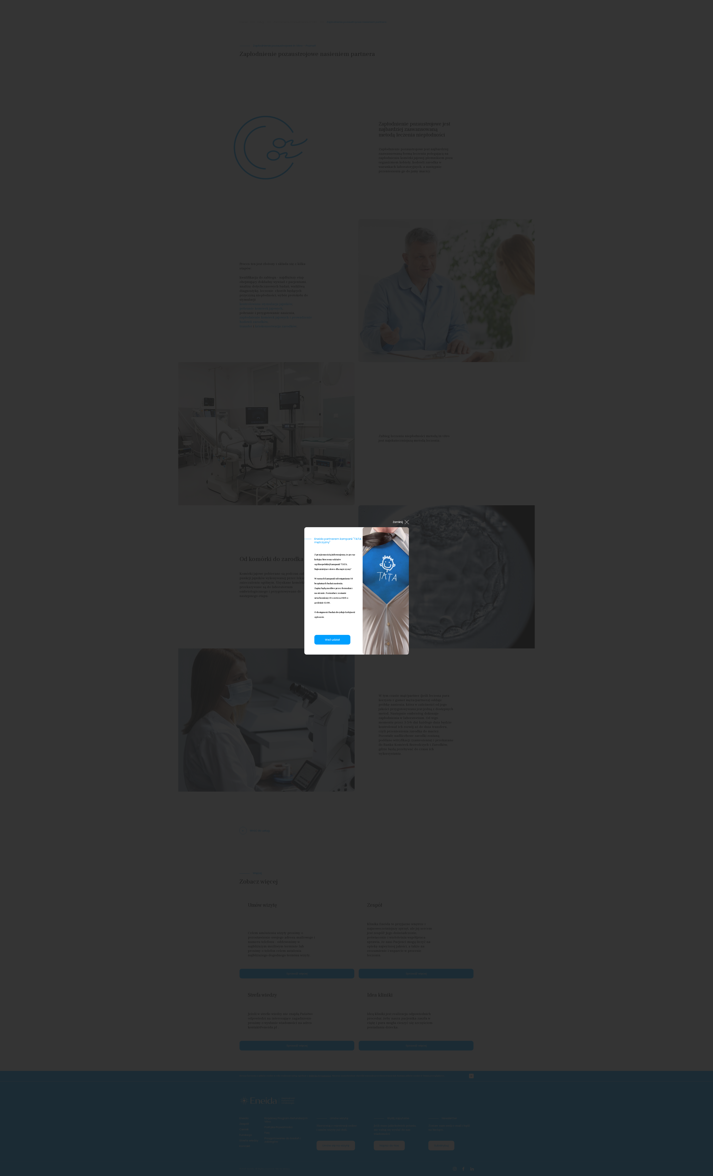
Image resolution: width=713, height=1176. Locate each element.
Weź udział (332, 640)
